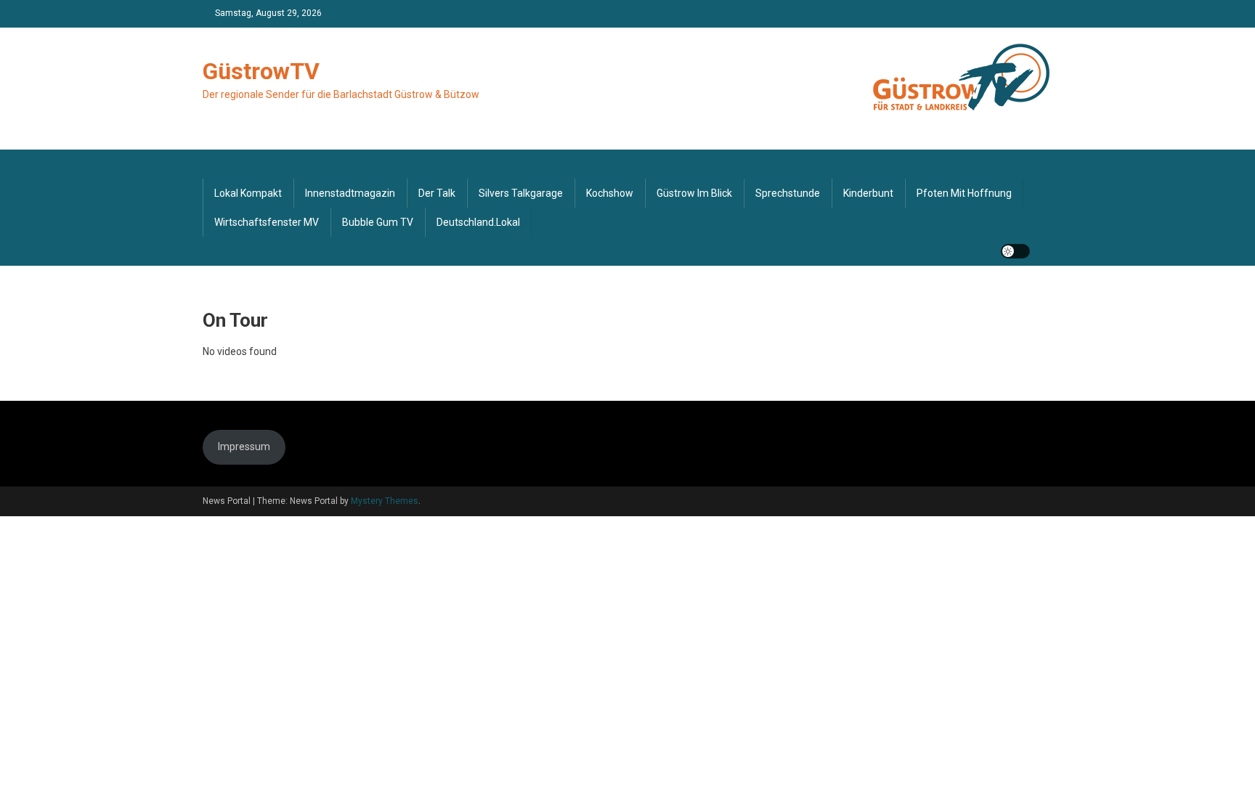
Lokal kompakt (248, 193)
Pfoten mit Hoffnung (964, 193)
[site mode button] (1015, 251)
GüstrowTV (261, 71)
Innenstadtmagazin (350, 193)
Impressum (244, 446)
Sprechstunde (787, 193)
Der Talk (436, 193)
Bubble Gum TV (377, 222)
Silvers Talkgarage (521, 193)
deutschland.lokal (478, 222)
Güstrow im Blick (694, 193)
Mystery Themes (384, 501)
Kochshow (609, 193)
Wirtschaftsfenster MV (266, 222)
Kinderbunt (868, 193)
